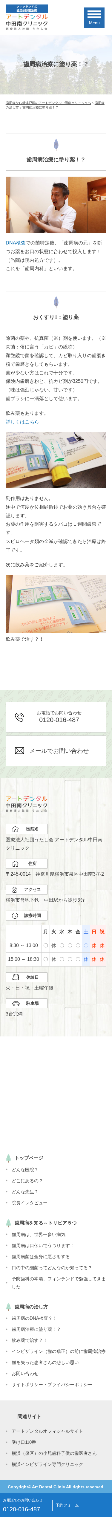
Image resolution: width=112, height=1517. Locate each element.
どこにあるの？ (27, 1180)
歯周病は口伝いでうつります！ (43, 1245)
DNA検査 (16, 242)
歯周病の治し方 (31, 1306)
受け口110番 (24, 1442)
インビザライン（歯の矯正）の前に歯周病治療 (59, 1351)
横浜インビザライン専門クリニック (47, 1464)
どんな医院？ (25, 1169)
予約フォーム (67, 1505)
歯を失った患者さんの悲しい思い (45, 1362)
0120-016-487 (21, 1509)
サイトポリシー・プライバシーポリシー (52, 1384)
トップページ (29, 1157)
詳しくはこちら (22, 421)
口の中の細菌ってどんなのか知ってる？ (52, 1267)
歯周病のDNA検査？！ (34, 1318)
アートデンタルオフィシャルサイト (47, 1431)
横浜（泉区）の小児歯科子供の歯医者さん (54, 1453)
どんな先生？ (25, 1191)
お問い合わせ (25, 1373)
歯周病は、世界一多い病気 (38, 1234)
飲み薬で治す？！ (29, 1340)
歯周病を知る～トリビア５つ (46, 1222)
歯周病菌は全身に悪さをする (41, 1256)
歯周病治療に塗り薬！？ (36, 1329)
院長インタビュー (29, 1202)
